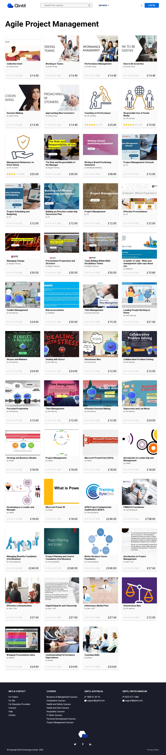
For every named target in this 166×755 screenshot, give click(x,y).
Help (11, 711)
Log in (151, 5)
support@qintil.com (96, 700)
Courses (12, 708)
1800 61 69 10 (93, 697)
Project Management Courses (60, 722)
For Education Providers (19, 704)
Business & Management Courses (62, 697)
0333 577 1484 (132, 697)
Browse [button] (103, 5)
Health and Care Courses (58, 708)
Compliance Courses (56, 700)
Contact (12, 715)
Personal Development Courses (61, 719)
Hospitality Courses (56, 711)
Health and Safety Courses (59, 704)
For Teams (13, 697)
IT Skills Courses (54, 715)
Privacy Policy (153, 750)
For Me (12, 700)
